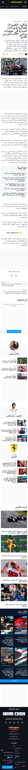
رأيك (14, 746)
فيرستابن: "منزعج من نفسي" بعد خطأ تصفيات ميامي (15, 189)
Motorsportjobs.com (14, 734)
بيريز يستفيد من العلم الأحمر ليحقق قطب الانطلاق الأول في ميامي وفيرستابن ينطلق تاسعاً (13, 194)
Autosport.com (14, 736)
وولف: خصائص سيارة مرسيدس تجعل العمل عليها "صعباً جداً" (15, 174)
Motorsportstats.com (14, 739)
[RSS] (5, 722)
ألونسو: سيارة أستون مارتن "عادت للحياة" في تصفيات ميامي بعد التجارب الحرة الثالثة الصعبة (13, 179)
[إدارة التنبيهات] (12, 275)
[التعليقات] (3, 54)
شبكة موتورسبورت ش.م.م (15, 766)
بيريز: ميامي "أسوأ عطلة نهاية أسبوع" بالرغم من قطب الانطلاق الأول (15, 184)
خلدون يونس (21, 53)
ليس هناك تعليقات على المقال (14, 305)
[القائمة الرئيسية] (25, 2)
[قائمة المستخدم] (3, 2)
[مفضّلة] (7, 54)
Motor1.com (14, 731)
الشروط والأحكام (21, 762)
